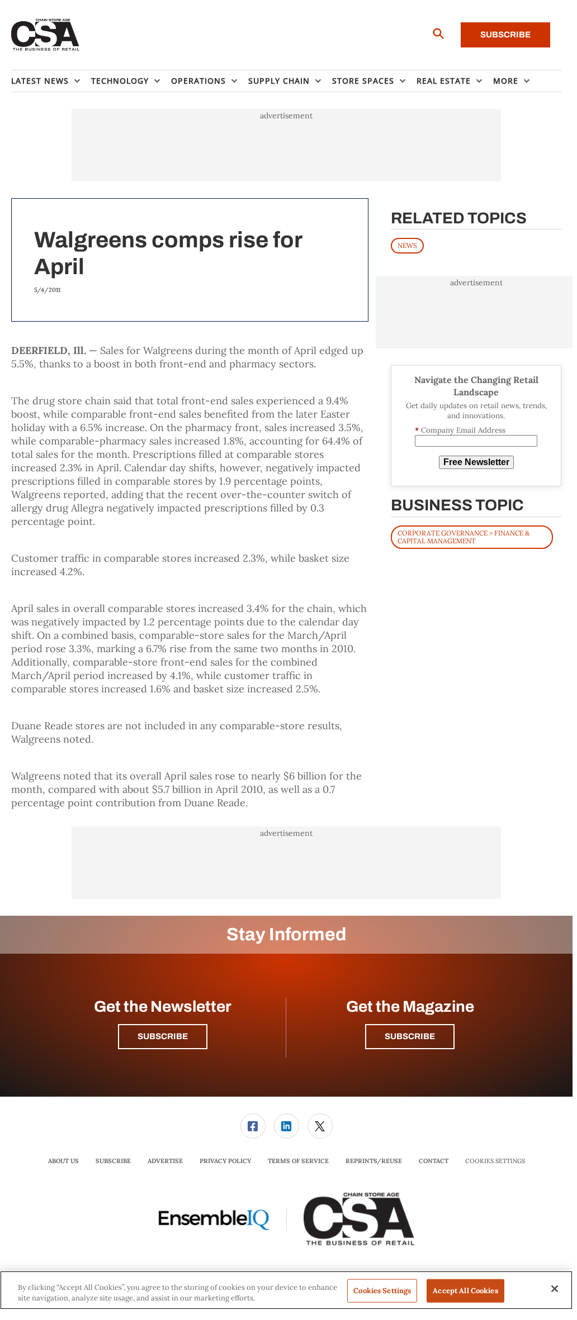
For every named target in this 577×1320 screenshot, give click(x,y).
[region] (286, 1290)
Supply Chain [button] (279, 80)
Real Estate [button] (444, 80)
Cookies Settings (495, 1161)
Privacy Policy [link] (225, 1161)
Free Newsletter (476, 462)
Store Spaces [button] (363, 80)
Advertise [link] (165, 1161)
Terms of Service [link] (298, 1161)
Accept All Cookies (465, 1290)
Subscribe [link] (113, 1161)
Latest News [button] (40, 80)
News (407, 245)
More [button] (505, 80)
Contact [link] (433, 1161)
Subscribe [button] (163, 1036)
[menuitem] (51, 81)
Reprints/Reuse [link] (374, 1161)
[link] (253, 1126)
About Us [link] (63, 1161)
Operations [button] (198, 80)
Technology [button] (120, 80)
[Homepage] (45, 35)
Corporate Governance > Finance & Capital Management (463, 537)
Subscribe (505, 34)
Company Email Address (460, 430)
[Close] (554, 1288)
